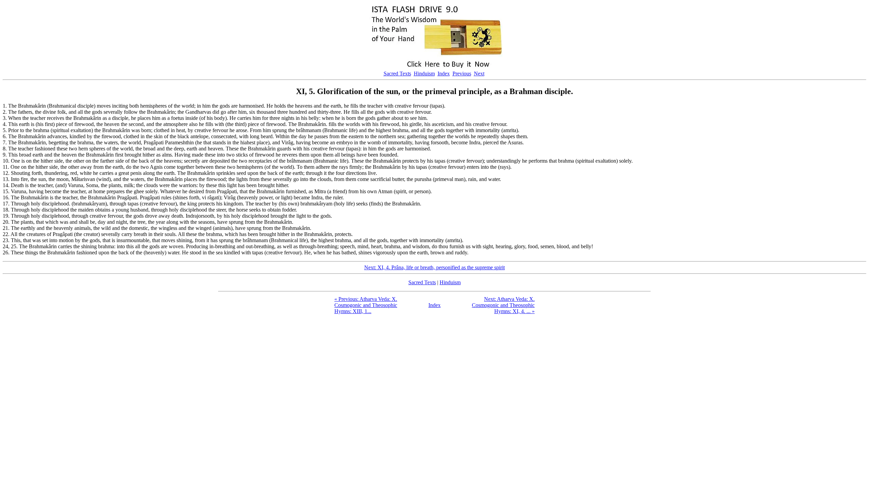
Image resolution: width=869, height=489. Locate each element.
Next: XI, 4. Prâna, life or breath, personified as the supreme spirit (434, 267)
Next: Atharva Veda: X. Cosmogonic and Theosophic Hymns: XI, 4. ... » (503, 305)
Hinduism (424, 73)
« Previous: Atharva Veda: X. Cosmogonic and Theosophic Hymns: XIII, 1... (365, 305)
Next (479, 73)
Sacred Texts (397, 73)
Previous (461, 73)
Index (444, 73)
